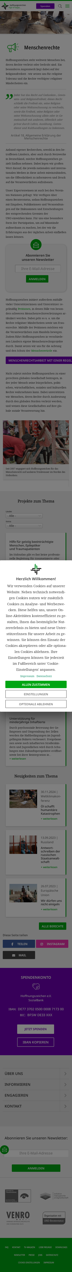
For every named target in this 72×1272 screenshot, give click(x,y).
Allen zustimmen (36, 685)
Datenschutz (44, 676)
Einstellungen (36, 694)
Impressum (27, 676)
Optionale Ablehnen (36, 704)
